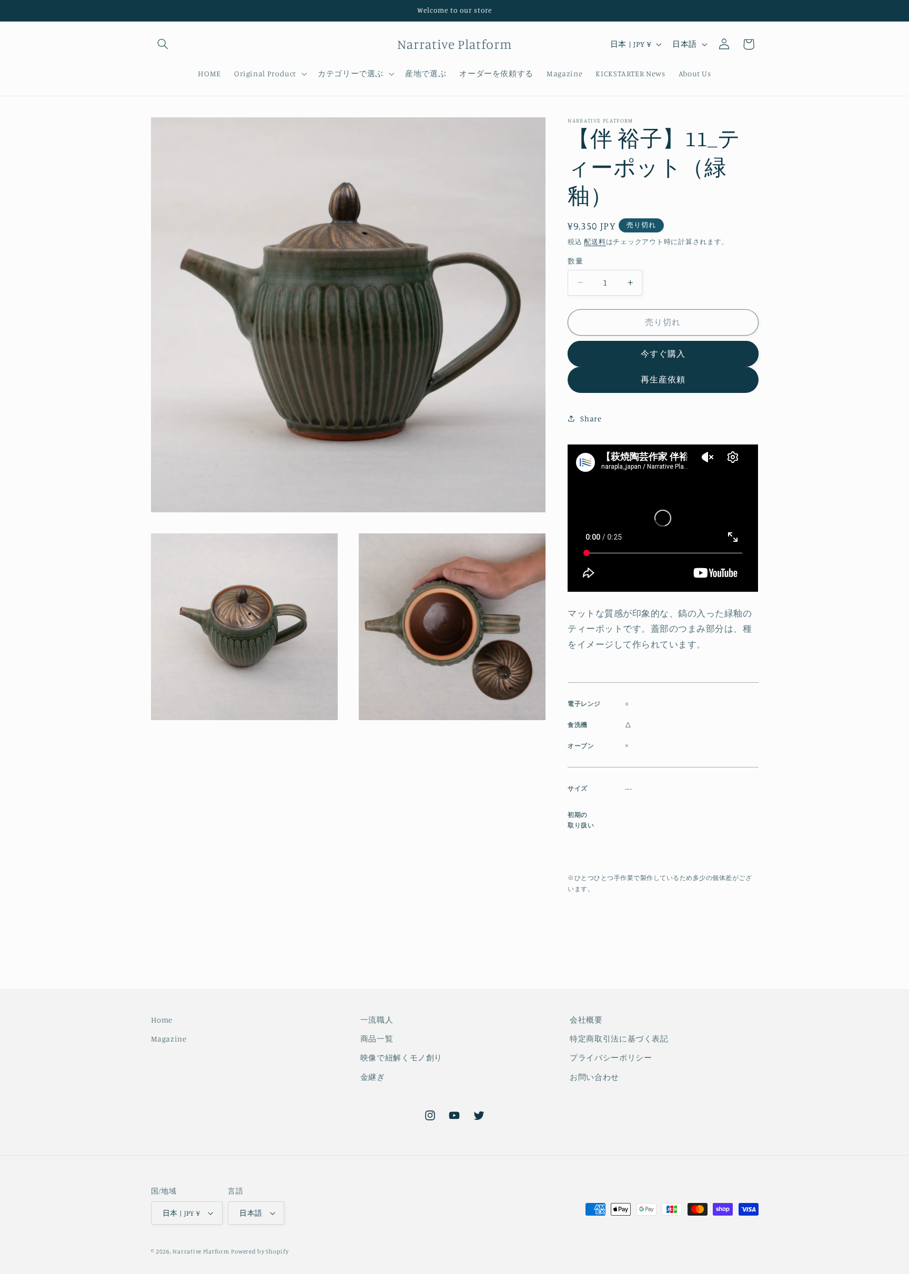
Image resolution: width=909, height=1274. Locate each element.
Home (162, 1019)
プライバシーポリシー (611, 1057)
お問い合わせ (594, 1077)
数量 (575, 261)
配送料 (594, 241)
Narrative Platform (201, 1251)
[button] (163, 44)
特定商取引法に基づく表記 (619, 1038)
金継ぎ (372, 1077)
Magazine (169, 1038)
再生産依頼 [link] (663, 379)
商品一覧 (376, 1038)
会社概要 (586, 1019)
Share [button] (590, 418)
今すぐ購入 (663, 354)
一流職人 (376, 1019)
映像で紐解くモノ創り (401, 1057)
